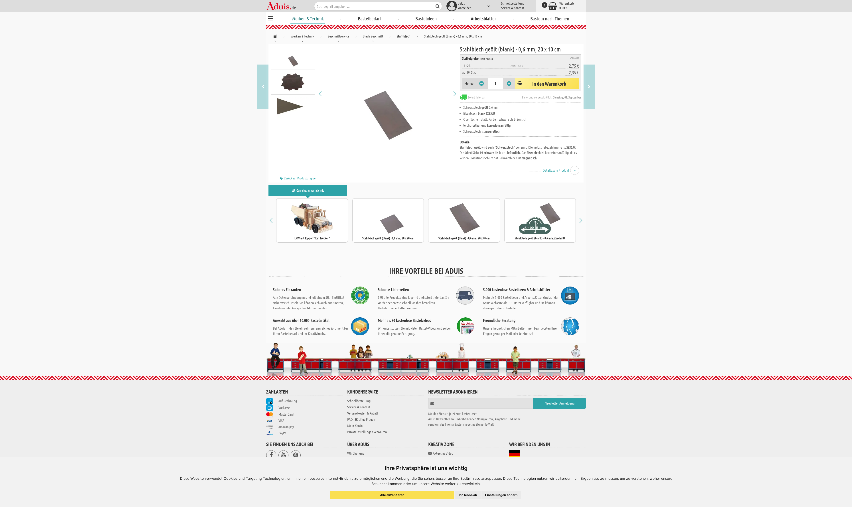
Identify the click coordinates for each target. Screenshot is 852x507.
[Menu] (270, 17)
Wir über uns (355, 453)
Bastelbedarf (369, 18)
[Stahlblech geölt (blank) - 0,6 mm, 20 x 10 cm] (388, 93)
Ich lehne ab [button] (468, 495)
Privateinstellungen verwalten (367, 432)
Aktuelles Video (443, 453)
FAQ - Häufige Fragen (361, 419)
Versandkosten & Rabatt (362, 413)
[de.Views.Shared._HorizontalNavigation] (275, 37)
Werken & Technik (308, 18)
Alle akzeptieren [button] (392, 495)
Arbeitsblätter (483, 18)
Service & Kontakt (512, 8)
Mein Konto (355, 425)
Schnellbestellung (512, 3)
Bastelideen (426, 18)
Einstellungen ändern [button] (501, 495)
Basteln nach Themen (549, 18)
